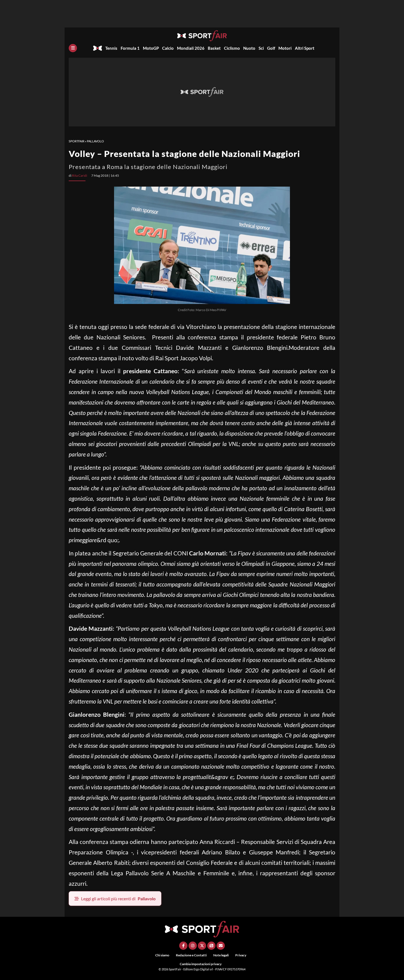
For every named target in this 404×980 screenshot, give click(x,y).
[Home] (97, 48)
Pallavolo (95, 141)
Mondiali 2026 (190, 48)
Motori (285, 48)
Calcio (168, 48)
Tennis (111, 48)
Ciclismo (232, 48)
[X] (202, 946)
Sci (261, 48)
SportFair (76, 141)
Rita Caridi (79, 175)
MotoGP (151, 48)
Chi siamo (162, 955)
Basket (214, 48)
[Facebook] (183, 946)
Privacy (240, 955)
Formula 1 (130, 48)
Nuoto (249, 48)
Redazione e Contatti (191, 955)
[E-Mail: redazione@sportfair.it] (221, 946)
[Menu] (73, 48)
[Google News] (211, 946)
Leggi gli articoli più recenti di (118, 898)
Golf (271, 48)
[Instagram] (193, 946)
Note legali (221, 955)
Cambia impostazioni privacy (201, 964)
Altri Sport (304, 48)
